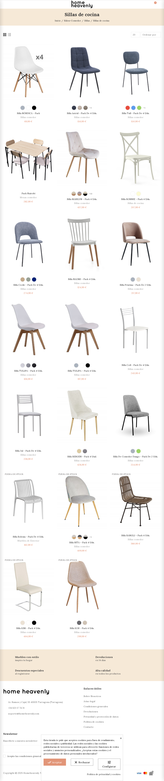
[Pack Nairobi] (28, 157)
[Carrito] (152, 4)
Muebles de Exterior (28, 540)
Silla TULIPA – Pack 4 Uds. (82, 370)
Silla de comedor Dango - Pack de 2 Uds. (135, 456)
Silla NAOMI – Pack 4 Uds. (82, 279)
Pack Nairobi (28, 193)
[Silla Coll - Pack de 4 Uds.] (135, 329)
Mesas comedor (28, 197)
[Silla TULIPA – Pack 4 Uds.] (82, 329)
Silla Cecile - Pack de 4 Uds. (28, 284)
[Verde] (139, 108)
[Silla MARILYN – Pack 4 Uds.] (82, 157)
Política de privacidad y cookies (103, 774)
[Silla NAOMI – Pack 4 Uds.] (82, 243)
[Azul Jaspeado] (34, 279)
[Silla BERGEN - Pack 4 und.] (82, 415)
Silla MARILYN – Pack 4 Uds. (82, 199)
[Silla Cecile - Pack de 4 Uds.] (28, 243)
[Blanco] (28, 108)
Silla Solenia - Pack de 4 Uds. (28, 536)
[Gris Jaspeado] (28, 279)
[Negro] (34, 108)
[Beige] (138, 279)
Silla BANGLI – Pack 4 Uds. (135, 535)
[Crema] (138, 194)
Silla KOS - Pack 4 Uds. (82, 628)
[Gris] (22, 108)
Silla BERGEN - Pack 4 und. (82, 456)
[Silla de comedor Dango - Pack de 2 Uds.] (135, 415)
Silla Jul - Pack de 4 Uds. (28, 450)
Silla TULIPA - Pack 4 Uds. (28, 370)
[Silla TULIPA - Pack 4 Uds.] (28, 329)
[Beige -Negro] (85, 194)
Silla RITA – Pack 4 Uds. (81, 542)
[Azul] (74, 108)
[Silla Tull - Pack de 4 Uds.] (135, 72)
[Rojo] (128, 108)
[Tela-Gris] (79, 623)
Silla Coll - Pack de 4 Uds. (135, 365)
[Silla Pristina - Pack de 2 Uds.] (135, 243)
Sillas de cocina (136, 203)
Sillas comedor (28, 117)
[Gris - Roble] (79, 194)
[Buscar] (12, 4)
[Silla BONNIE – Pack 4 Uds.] (135, 157)
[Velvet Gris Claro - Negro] (85, 537)
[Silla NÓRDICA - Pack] (28, 72)
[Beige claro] (80, 108)
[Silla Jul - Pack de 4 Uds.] (28, 415)
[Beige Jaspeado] (22, 279)
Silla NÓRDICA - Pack (28, 113)
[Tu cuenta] (158, 4)
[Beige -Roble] (74, 194)
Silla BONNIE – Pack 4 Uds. (135, 199)
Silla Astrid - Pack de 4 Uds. (82, 113)
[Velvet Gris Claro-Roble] (74, 537)
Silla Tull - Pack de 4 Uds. (135, 113)
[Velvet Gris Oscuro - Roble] (80, 537)
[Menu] (6, 4)
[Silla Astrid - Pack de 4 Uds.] (82, 72)
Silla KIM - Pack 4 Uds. (28, 628)
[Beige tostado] (85, 108)
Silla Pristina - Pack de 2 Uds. (135, 284)
